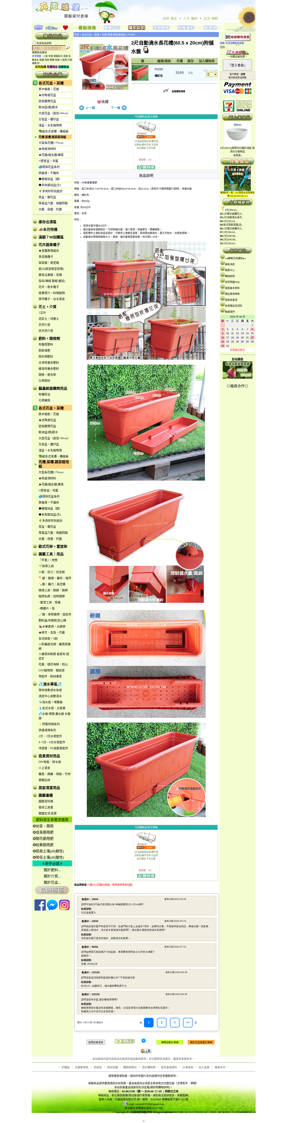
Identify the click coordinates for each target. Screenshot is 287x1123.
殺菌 (41, 60)
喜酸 (65, 56)
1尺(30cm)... (232, 210)
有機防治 (44, 394)
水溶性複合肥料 (49, 362)
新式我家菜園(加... (233, 224)
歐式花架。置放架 (53, 546)
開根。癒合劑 (47, 374)
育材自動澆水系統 (50, 690)
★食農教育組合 (49, 250)
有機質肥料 (46, 344)
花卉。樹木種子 (49, 287)
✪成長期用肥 (43, 832)
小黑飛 (63, 60)
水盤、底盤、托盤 (50, 209)
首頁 (76, 34)
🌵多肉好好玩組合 (51, 191)
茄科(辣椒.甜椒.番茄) (52, 280)
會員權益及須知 (233, 305)
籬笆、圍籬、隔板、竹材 (55, 774)
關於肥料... (52, 870)
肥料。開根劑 (49, 338)
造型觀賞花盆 (47, 101)
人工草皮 (44, 768)
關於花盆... (52, 882)
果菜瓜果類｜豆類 (50, 274)
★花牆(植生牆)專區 (51, 154)
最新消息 (230, 264)
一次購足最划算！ (237, 56)
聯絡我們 (230, 311)
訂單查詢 (188, 1067)
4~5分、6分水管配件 (52, 742)
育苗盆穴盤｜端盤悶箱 (53, 203)
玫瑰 (57, 60)
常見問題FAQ (232, 282)
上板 (45, 56)
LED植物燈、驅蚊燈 (52, 670)
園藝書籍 (46, 795)
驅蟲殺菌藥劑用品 (53, 388)
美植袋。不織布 (49, 173)
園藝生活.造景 (48, 813)
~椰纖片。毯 (47, 608)
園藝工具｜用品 (51, 554)
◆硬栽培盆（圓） (50, 179)
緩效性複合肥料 (49, 368)
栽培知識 (112, 1067)
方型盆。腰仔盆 (49, 119)
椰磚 (52, 60)
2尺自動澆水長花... (233, 217)
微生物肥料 (46, 356)
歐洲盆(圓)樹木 (48, 107)
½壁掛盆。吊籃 (48, 161)
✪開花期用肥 (43, 839)
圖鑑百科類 (46, 801)
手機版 (65, 1067)
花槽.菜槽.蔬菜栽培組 (52, 137)
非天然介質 (46, 330)
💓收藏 (103, 102)
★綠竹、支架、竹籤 (52, 632)
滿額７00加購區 (51, 237)
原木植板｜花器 (49, 89)
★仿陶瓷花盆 (47, 95)
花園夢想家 (81, 1067)
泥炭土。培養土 (49, 318)
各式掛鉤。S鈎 (48, 638)
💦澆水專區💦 (50, 684)
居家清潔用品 (49, 788)
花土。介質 (48, 307)
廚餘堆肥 (44, 350)
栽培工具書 (46, 807)
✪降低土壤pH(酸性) (48, 857)
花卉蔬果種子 (49, 245)
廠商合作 (220, 1067)
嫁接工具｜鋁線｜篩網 (53, 590)
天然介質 (44, 324)
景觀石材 (44, 780)
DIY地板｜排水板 (50, 762)
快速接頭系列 (47, 730)
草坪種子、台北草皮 (52, 299)
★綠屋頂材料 (47, 148)
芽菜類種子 (46, 256)
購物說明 (230, 276)
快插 (50, 56)
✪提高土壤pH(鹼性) (48, 851)
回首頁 (98, 1067)
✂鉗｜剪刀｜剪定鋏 (52, 572)
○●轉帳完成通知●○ (235, 258)
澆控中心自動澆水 (50, 696)
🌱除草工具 (46, 566)
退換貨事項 (231, 300)
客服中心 (230, 270)
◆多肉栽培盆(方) (50, 185)
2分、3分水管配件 (50, 736)
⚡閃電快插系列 (49, 724)
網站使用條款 (232, 294)
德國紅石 (58, 56)
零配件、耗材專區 (50, 676)
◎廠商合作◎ (237, 386)
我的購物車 (149, 1067)
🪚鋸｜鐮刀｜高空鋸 (52, 584)
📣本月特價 (48, 229)
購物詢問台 (130, 1067)
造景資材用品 (49, 756)
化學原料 (44, 380)
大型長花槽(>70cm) (51, 142)
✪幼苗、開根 (43, 826)
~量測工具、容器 (50, 602)
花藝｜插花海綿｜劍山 (53, 664)
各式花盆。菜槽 (51, 83)
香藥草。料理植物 (52, 293)
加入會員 (204, 1067)
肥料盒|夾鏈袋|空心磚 (52, 620)
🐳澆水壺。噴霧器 (51, 702)
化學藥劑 (44, 400)
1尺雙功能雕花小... (233, 213)
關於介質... (52, 876)
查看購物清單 (178, 91)
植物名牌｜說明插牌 (52, 596)
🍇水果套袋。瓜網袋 (52, 626)
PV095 (131, 34)
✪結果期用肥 (43, 845)
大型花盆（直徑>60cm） (54, 113)
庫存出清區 (48, 222)
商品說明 (146, 176)
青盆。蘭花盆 (47, 197)
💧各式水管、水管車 (52, 708)
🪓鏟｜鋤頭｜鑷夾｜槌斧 (55, 578)
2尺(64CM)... (230, 236)
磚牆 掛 (35, 63)
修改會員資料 (169, 1067)
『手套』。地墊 (48, 560)
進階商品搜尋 (41, 52)
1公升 (42, 312)
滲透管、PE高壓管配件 (53, 748)
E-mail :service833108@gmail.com (145, 1104)
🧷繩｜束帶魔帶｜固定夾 (55, 614)
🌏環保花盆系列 (49, 167)
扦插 (69, 60)
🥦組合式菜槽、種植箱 (53, 131)
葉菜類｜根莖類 (49, 262)
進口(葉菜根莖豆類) (51, 268)
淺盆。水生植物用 (50, 125)
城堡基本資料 (232, 288)
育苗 (47, 60)
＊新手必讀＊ (52, 864)
